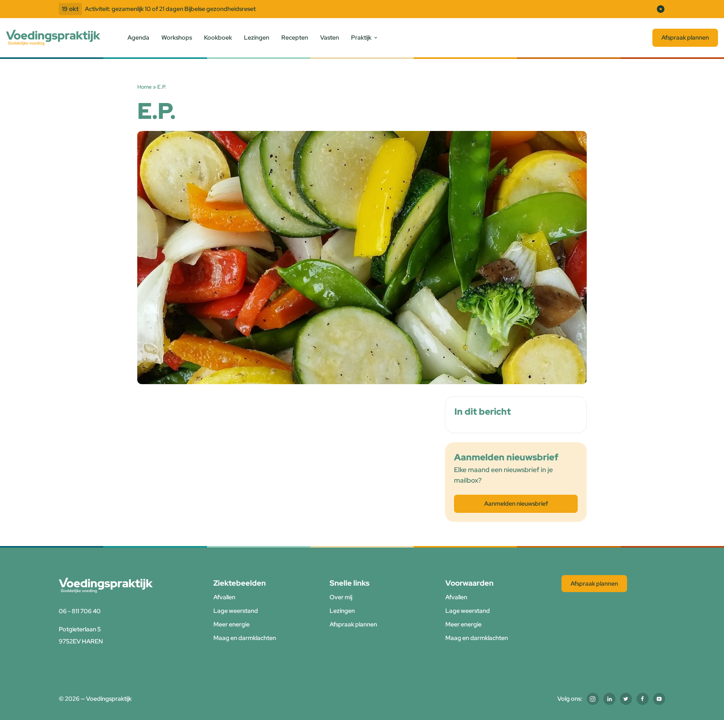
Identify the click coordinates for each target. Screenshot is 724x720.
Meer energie (231, 624)
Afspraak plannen (685, 38)
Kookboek (218, 38)
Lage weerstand (235, 611)
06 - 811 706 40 (80, 611)
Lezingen (256, 38)
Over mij (341, 597)
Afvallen (224, 597)
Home (144, 86)
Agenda (138, 38)
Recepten (294, 38)
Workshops (176, 38)
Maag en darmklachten (244, 638)
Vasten (329, 38)
